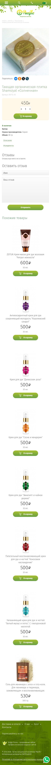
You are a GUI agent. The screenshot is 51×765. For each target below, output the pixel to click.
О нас (27, 724)
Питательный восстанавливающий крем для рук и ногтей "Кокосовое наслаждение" (25, 559)
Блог (36, 724)
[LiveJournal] (27, 78)
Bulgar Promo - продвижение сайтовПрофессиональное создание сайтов (22, 743)
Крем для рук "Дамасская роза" (25, 379)
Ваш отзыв (8, 180)
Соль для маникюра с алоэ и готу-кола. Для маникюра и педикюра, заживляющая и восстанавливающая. (25, 687)
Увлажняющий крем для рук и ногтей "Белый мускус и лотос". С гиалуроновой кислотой (26, 623)
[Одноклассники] (19, 78)
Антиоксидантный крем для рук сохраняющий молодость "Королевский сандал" (25, 318)
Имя (5, 173)
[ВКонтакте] (15, 78)
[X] (23, 78)
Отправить (25, 207)
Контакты (6, 727)
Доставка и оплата (11, 724)
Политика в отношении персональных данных (22, 759)
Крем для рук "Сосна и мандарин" (26, 437)
